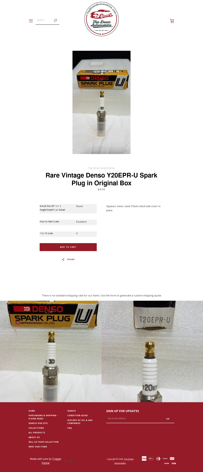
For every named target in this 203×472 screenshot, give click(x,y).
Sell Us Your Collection (44, 442)
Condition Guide (77, 415)
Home (32, 411)
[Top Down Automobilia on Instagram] (71, 461)
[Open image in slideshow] (101, 102)
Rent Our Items (38, 446)
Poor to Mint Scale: (49, 221)
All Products (37, 432)
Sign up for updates (122, 411)
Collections (36, 428)
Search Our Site (38, 423)
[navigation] (31, 21)
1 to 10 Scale (46, 233)
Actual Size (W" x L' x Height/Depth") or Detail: (52, 207)
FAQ (69, 428)
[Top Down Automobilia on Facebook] (65, 461)
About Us (34, 437)
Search (71, 411)
